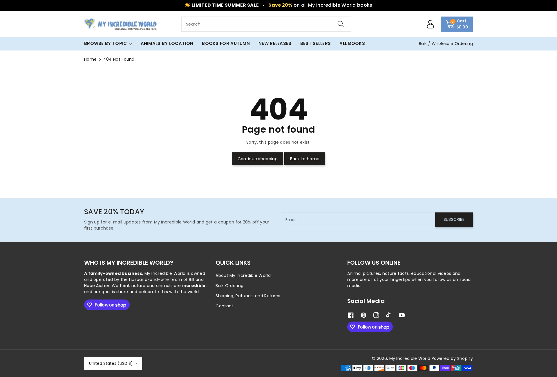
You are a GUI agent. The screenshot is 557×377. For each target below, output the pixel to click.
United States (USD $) (111, 363)
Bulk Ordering (229, 285)
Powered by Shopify (452, 358)
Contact (224, 306)
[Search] (341, 24)
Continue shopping (258, 159)
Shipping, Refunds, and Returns (248, 296)
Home (90, 59)
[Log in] (430, 24)
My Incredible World (410, 358)
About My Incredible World (243, 275)
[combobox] (266, 24)
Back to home (305, 159)
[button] (457, 24)
